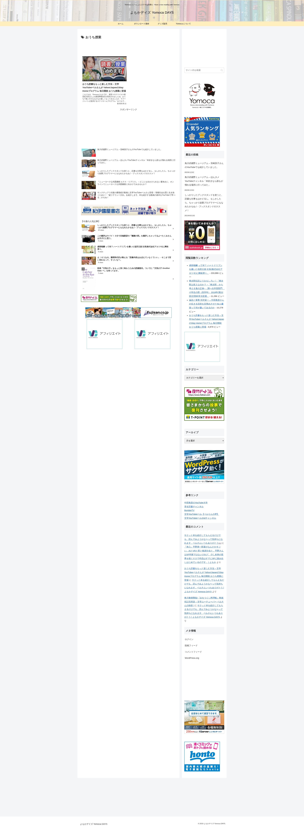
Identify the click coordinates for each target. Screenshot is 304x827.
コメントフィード (193, 652)
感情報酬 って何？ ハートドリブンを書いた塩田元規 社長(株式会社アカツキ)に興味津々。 (205, 269)
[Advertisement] (128, 46)
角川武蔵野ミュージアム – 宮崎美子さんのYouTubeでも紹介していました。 (204, 165)
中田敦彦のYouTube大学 (196, 502)
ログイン (189, 639)
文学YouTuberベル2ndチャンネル (200, 518)
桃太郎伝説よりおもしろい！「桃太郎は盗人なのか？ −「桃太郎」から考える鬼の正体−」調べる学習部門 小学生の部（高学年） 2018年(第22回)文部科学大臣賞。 (207, 288)
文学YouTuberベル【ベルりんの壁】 (201, 514)
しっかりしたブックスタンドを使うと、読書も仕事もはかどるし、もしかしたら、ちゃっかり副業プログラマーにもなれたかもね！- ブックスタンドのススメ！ (204, 203)
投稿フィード (191, 645)
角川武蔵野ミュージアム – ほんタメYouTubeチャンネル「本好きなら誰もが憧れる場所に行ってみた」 (204, 181)
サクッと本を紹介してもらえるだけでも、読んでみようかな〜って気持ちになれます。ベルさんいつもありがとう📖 (203, 539)
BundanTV (189, 510)
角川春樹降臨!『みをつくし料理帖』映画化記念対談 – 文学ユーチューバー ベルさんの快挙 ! (204, 602)
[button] (222, 70)
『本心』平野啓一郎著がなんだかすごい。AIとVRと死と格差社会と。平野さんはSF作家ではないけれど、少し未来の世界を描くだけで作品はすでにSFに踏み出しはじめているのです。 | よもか (203, 554)
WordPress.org (192, 658)
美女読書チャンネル (194, 506)
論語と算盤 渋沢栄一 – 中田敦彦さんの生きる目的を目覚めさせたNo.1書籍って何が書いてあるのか (206, 304)
